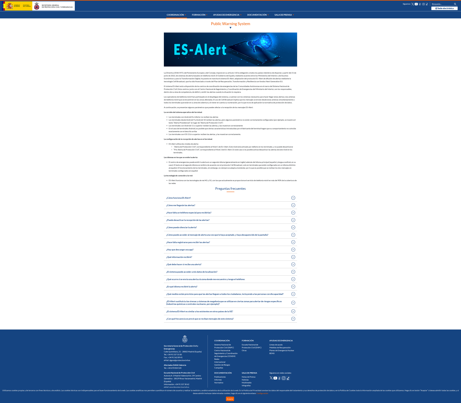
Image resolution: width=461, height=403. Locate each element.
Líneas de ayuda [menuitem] (275, 345)
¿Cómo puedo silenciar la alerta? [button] (181, 227)
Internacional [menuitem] (219, 362)
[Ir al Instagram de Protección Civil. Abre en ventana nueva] (423, 4)
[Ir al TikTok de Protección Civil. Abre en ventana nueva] (427, 4)
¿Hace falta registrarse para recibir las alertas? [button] (188, 242)
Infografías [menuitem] (246, 385)
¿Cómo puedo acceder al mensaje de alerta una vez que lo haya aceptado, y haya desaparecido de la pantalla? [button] (217, 235)
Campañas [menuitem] (218, 368)
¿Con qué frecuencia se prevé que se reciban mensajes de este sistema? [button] (200, 319)
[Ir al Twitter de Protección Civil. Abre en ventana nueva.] (271, 378)
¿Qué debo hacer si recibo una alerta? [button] (183, 264)
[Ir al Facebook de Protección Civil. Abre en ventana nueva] (420, 4)
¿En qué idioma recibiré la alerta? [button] (181, 286)
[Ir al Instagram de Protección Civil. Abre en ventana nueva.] (284, 378)
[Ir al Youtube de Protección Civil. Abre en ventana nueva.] (275, 378)
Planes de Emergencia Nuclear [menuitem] (281, 350)
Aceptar (230, 399)
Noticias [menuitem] (245, 380)
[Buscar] (455, 4)
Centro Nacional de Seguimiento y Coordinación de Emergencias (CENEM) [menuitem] (226, 353)
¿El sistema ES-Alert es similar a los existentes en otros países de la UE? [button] (199, 311)
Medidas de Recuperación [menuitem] (280, 347)
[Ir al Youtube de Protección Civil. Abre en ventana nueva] (416, 4)
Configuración (262, 393)
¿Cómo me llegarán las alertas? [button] (180, 205)
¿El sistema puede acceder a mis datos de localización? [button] (191, 272)
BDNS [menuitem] (271, 353)
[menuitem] (176, 14)
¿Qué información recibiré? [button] (179, 257)
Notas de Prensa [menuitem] (248, 377)
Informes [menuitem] (218, 380)
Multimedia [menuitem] (246, 383)
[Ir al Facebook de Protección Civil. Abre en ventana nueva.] (280, 378)
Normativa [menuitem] (218, 383)
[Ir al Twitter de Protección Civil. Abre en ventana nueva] (412, 4)
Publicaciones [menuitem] (220, 377)
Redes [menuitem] (216, 359)
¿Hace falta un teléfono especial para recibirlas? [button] (188, 212)
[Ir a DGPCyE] (38, 6)
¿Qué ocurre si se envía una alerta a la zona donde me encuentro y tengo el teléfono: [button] (205, 279)
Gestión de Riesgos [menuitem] (222, 365)
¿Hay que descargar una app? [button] (180, 249)
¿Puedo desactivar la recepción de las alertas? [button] (187, 220)
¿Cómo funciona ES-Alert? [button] (178, 198)
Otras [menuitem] (244, 350)
